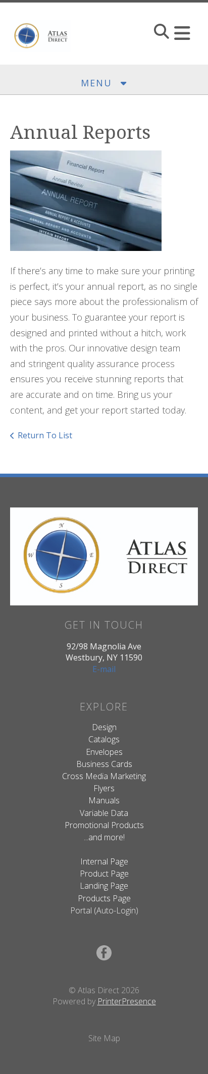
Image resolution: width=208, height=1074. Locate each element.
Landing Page (104, 885)
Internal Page (104, 861)
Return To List (45, 435)
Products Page (104, 898)
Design (104, 727)
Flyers (104, 788)
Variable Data (104, 813)
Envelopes (104, 751)
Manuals (104, 800)
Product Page (104, 873)
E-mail (104, 669)
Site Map (104, 1038)
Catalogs (104, 739)
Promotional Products (104, 825)
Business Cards (104, 764)
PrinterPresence (126, 1001)
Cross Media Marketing (104, 776)
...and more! (104, 837)
